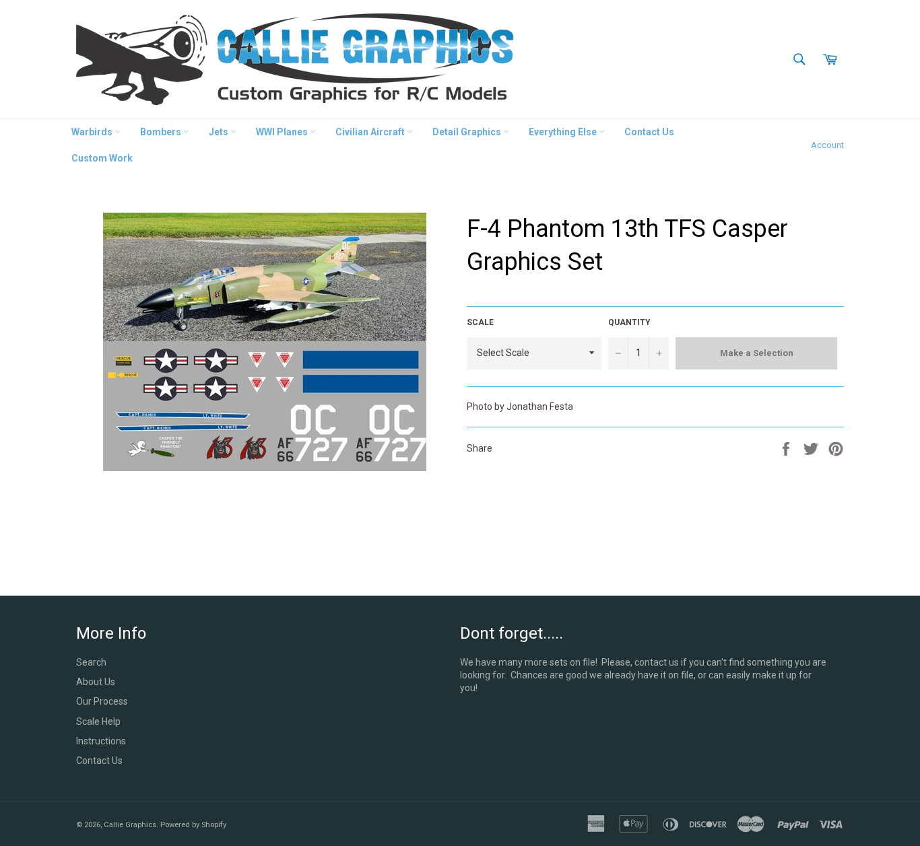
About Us (95, 681)
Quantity (629, 322)
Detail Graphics (467, 132)
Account (827, 145)
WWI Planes (283, 132)
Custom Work (102, 158)
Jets (219, 132)
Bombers (161, 132)
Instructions (101, 741)
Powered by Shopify (193, 824)
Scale (480, 322)
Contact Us (649, 132)
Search (91, 662)
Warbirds (92, 132)
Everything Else (564, 132)
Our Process (102, 701)
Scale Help (98, 721)
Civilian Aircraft (371, 132)
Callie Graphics (130, 824)
